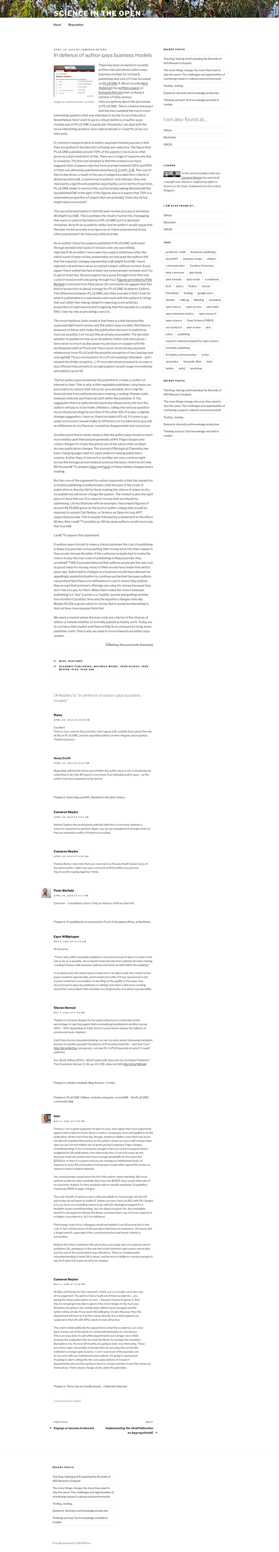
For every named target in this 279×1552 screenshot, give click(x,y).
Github (168, 130)
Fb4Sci (192, 286)
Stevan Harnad (65, 1008)
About (57, 24)
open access (130, 666)
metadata (215, 299)
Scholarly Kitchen (111, 92)
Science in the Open (97, 13)
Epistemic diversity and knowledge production (191, 93)
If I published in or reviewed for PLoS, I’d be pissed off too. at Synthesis (108, 921)
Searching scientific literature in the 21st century (95, 797)
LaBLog (184, 299)
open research (207, 313)
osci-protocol (174, 327)
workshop (196, 368)
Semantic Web (192, 361)
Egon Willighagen (66, 936)
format (206, 286)
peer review (194, 327)
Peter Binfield (64, 890)
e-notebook (212, 279)
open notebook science (180, 313)
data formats (173, 279)
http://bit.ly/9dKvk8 (134, 1064)
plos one (88, 669)
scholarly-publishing (178, 347)
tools (209, 361)
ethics (179, 286)
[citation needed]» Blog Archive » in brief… (91, 1082)
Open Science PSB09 (200, 320)
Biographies (76, 24)
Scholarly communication (181, 354)
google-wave (205, 293)
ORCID (168, 144)
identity (170, 299)
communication (175, 265)
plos (75, 669)
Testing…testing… (174, 85)
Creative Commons (202, 265)
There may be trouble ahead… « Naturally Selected (96, 1386)
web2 (182, 368)
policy (169, 334)
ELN (168, 286)
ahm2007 (172, 258)
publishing (184, 334)
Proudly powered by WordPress (72, 1543)
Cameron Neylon (94, 49)
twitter (170, 368)
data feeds (195, 272)
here (94, 467)
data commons (175, 272)
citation (211, 258)
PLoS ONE (110, 83)
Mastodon (170, 137)
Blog (62, 661)
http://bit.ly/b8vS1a (65, 1048)
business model (106, 666)
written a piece (128, 88)
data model (193, 279)
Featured (75, 661)
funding (188, 293)
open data (212, 306)
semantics (172, 361)
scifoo (205, 354)
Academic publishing (75, 666)
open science (174, 320)
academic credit (175, 252)
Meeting (199, 299)
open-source (173, 306)
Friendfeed (172, 293)
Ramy (58, 715)
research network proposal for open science (192, 341)
